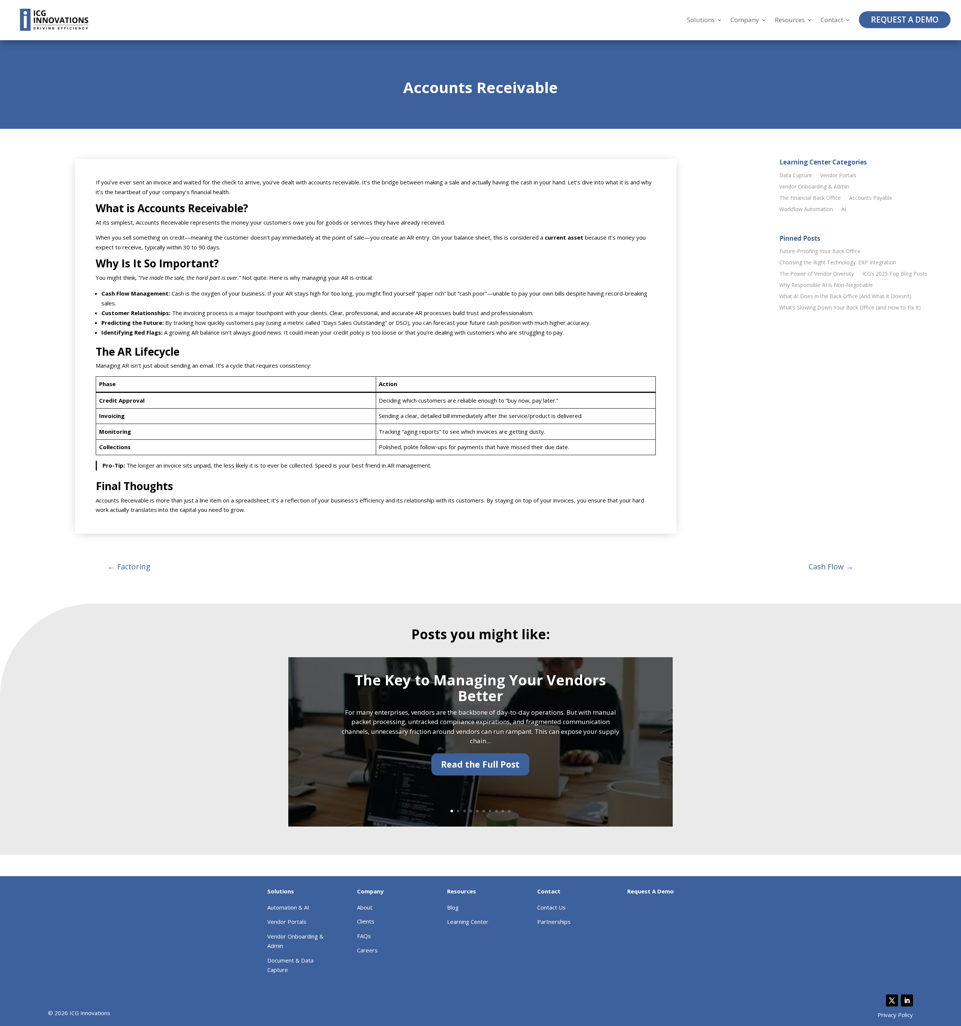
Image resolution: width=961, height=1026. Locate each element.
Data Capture (795, 176)
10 (509, 811)
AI (843, 210)
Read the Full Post (480, 764)
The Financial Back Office (810, 198)
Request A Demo (904, 19)
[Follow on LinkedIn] (907, 1000)
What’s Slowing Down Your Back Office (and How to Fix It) (850, 308)
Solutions (701, 20)
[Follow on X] (892, 1000)
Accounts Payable (870, 198)
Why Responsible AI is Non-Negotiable (826, 285)
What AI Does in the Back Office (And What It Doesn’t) (845, 297)
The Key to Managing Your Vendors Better (480, 687)
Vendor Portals (838, 176)
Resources (790, 20)
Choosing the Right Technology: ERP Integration (837, 263)
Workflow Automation (806, 210)
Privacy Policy (895, 1014)
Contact (832, 20)
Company (745, 20)
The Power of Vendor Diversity (816, 274)
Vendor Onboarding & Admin (814, 187)
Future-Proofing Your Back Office (819, 252)
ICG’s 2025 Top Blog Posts (894, 274)
